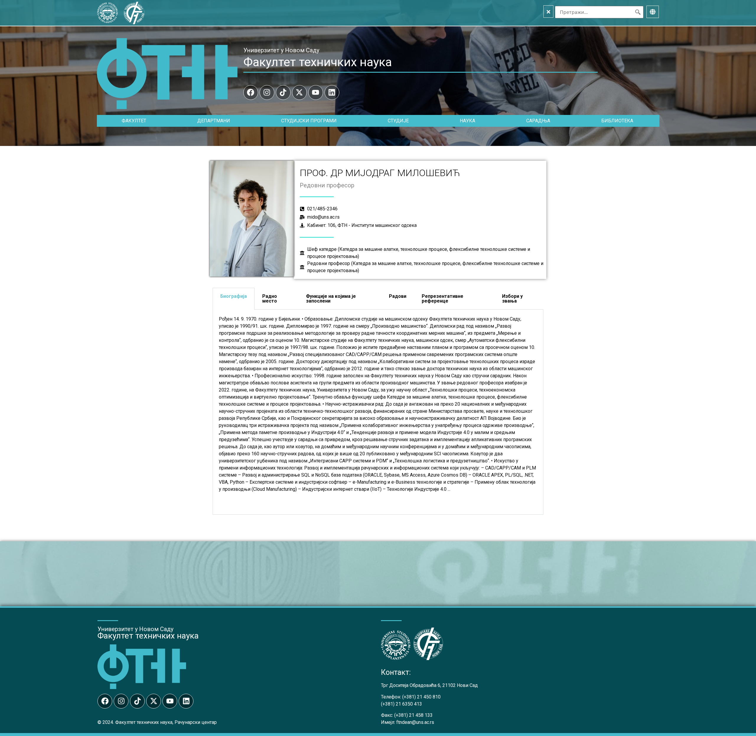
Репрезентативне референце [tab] (442, 298)
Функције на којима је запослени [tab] (331, 298)
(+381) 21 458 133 (413, 715)
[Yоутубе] (315, 92)
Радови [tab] (397, 296)
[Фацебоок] (250, 92)
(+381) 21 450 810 (421, 697)
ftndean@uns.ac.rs (415, 722)
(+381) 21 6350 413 (401, 704)
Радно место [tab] (269, 298)
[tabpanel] (378, 412)
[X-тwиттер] (299, 92)
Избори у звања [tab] (512, 298)
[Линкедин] (332, 92)
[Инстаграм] (267, 92)
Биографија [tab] (233, 296)
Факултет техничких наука (317, 62)
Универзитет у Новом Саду (281, 50)
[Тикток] (283, 92)
